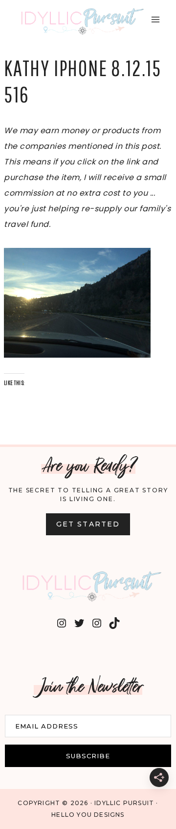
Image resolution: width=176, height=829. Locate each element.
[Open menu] (155, 19)
